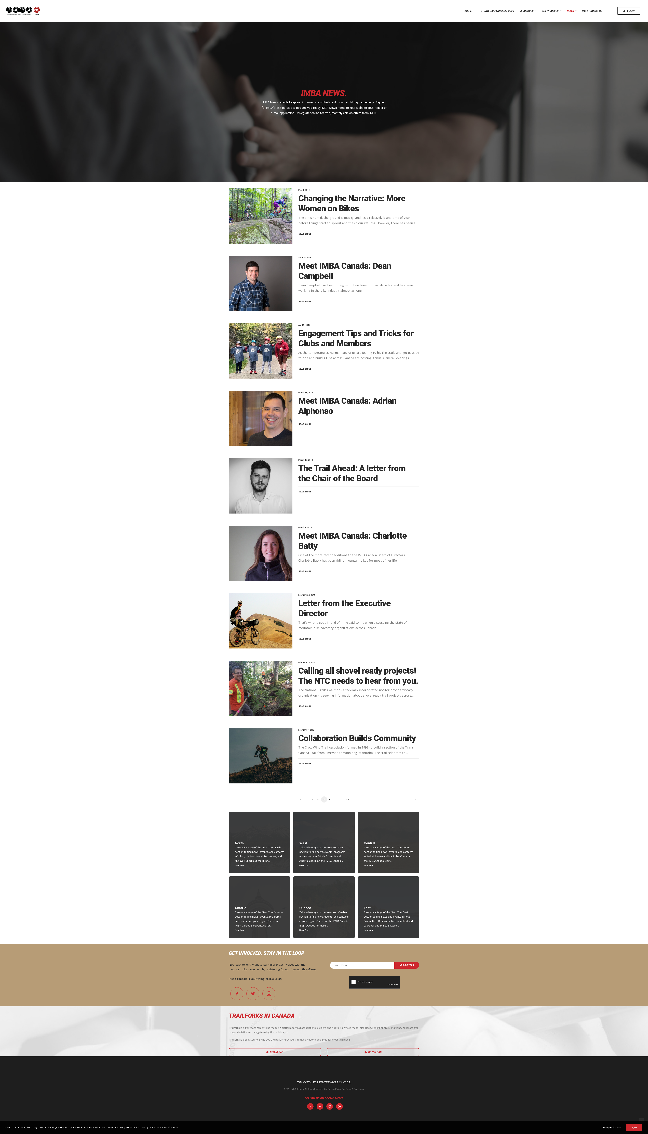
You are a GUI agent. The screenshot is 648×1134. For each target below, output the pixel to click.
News (570, 11)
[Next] (414, 801)
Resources (527, 11)
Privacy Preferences (612, 1127)
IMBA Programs (592, 11)
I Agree (634, 1127)
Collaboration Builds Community (357, 738)
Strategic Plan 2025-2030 (497, 11)
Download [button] (276, 1052)
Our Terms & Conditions (353, 1089)
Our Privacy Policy (332, 1089)
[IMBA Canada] (23, 11)
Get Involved (550, 11)
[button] (260, 216)
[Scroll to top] (641, 1120)
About (469, 11)
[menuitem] (470, 11)
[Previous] (233, 801)
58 (347, 799)
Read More (305, 234)
